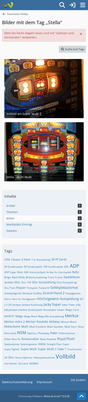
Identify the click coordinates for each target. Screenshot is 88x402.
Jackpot (17, 304)
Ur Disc (9, 357)
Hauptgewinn (73, 293)
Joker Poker (68, 304)
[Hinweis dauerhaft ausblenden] (81, 33)
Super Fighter (12, 349)
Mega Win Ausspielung (51, 316)
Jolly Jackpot (11, 310)
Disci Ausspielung (67, 282)
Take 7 (62, 349)
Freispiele (32, 288)
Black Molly (18, 277)
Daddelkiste (72, 277)
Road (43, 339)
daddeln (9, 282)
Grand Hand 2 (53, 293)
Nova (81, 326)
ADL (66, 266)
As (55, 272)
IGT (82, 299)
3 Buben (15, 259)
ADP (74, 266)
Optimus (32, 333)
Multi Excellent (37, 326)
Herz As (16, 299)
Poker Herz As (12, 339)
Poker (54, 333)
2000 (7, 259)
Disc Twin (9, 288)
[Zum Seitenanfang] (81, 396)
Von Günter (10, 363)
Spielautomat (11, 344)
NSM (21, 332)
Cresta (59, 277)
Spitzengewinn (28, 344)
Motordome (12, 326)
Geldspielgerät (12, 293)
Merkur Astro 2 (14, 322)
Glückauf (27, 293)
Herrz (7, 299)
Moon (73, 322)
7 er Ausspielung (40, 259)
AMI (26, 272)
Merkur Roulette (37, 322)
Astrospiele (64, 272)
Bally (75, 272)
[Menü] (83, 5)
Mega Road (30, 316)
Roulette (51, 339)
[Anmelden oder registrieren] (72, 5)
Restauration (30, 339)
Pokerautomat (67, 333)
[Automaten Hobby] (7, 5)
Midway (54, 322)
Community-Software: (44, 396)
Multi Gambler (55, 326)
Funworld (44, 288)
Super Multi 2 (47, 349)
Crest (51, 277)
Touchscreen (74, 349)
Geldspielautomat (64, 287)
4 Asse (25, 259)
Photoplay (43, 333)
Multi (24, 326)
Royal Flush (66, 339)
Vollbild (65, 356)
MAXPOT (9, 316)
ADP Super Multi (13, 272)
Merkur (72, 315)
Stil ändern (78, 380)
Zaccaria (23, 363)
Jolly (78, 304)
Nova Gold (10, 333)
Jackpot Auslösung (32, 304)
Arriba (49, 272)
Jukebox (23, 310)
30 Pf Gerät (59, 259)
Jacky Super (52, 304)
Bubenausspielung (36, 277)
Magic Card (72, 310)
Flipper (21, 288)
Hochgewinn (29, 299)
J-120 (9, 304)
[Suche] (62, 5)
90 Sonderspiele (13, 266)
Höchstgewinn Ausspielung (58, 298)
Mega (19, 316)
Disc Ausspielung (44, 282)
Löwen (60, 310)
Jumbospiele (35, 310)
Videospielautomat (44, 357)
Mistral (65, 322)
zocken (33, 363)
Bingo (7, 277)
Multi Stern (70, 326)
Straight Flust (54, 344)
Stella (42, 344)
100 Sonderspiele (53, 266)
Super (66, 344)
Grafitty (37, 293)
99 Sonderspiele (33, 266)
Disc (17, 282)
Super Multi (29, 349)
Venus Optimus (23, 357)
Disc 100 (26, 282)
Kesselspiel (49, 310)
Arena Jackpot (37, 272)
